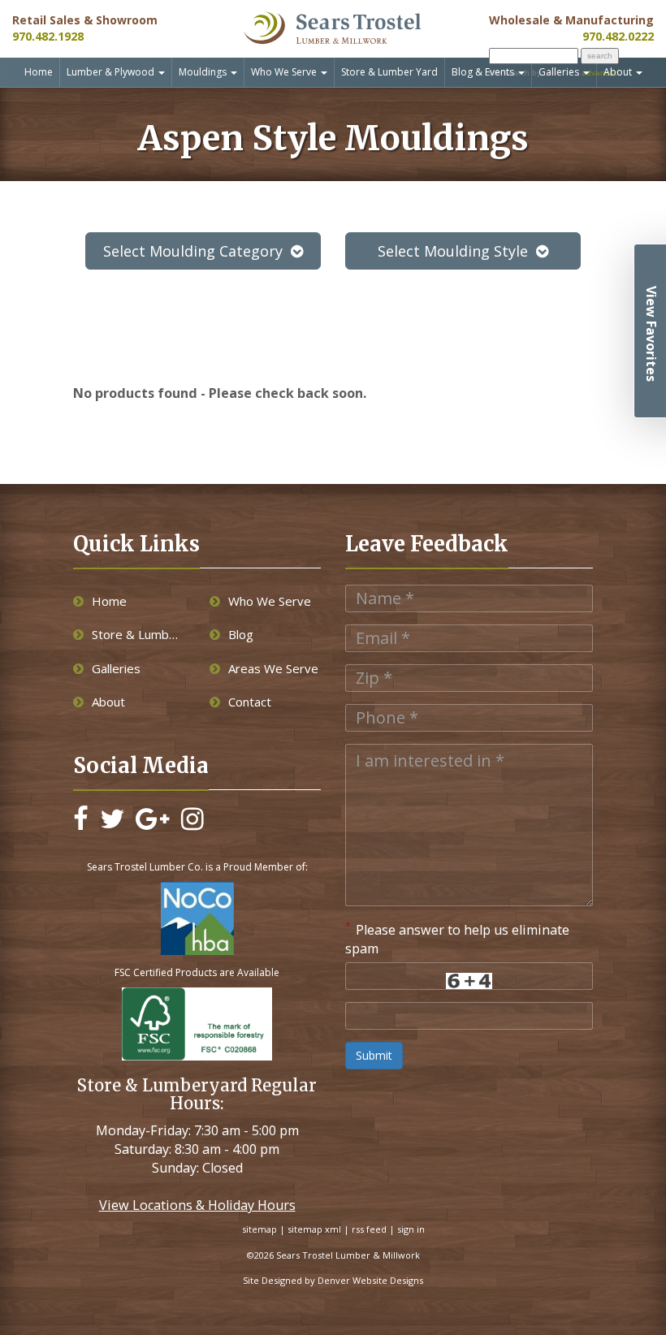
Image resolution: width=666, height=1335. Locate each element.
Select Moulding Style (453, 251)
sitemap (259, 1229)
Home (38, 72)
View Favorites (651, 334)
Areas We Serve (273, 668)
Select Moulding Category (193, 251)
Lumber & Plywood (112, 72)
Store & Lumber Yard (389, 72)
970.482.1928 (48, 36)
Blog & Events (484, 72)
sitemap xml (314, 1229)
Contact (249, 701)
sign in (411, 1229)
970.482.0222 (618, 36)
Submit (374, 1055)
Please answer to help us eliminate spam (457, 938)
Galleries (560, 72)
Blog (240, 634)
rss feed (369, 1229)
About (618, 72)
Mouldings (204, 72)
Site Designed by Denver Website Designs (333, 1280)
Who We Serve (285, 72)
